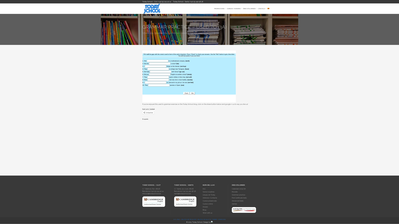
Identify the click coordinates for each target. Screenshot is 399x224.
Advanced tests (237, 201)
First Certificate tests (239, 198)
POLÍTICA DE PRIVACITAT (189, 219)
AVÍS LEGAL (176, 219)
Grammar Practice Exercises (167, 33)
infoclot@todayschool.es (151, 194)
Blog (204, 210)
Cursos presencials (210, 201)
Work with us (207, 213)
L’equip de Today (209, 195)
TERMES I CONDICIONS (219, 219)
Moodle (235, 192)
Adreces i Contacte (210, 198)
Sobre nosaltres (208, 192)
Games (234, 204)
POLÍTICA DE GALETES (204, 219)
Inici (204, 189)
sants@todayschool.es (182, 194)
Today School (148, 33)
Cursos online (208, 204)
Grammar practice (238, 195)
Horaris (205, 207)
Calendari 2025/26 (239, 189)
